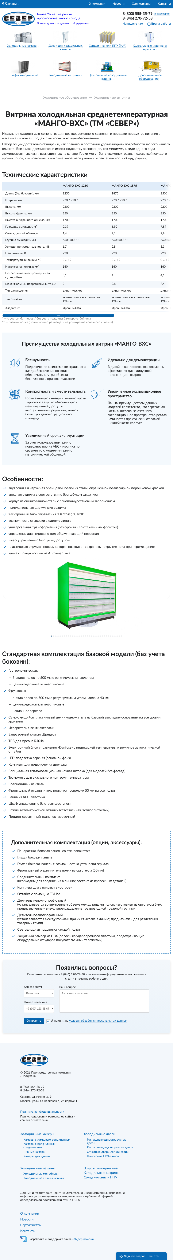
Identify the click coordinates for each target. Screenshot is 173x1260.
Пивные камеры (34, 1151)
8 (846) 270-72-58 (138, 18)
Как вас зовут (33, 986)
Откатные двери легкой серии (107, 1151)
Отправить (34, 1020)
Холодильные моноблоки (40, 1173)
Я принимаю (89, 1020)
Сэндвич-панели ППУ (100, 1177)
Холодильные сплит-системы (43, 1178)
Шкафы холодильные (23, 75)
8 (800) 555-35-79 (138, 14)
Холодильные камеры (22, 45)
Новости (118, 3)
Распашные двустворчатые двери (110, 1147)
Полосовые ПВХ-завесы (103, 1156)
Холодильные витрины (64, 75)
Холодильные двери (99, 1134)
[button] (4, 596)
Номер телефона (35, 1002)
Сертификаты (141, 3)
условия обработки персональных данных (98, 1020)
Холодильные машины (37, 1168)
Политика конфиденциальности (42, 1111)
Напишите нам (133, 23)
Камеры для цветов (36, 1156)
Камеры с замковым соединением (46, 1139)
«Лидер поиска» (83, 1239)
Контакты (164, 3)
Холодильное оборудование (65, 97)
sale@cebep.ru (162, 13)
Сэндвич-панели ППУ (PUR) (107, 45)
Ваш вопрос (67, 987)
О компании (97, 3)
